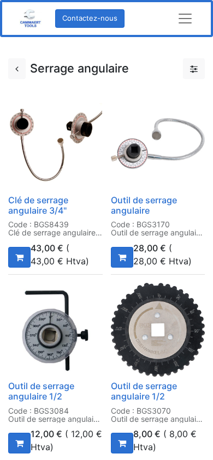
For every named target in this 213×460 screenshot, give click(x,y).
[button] (19, 257)
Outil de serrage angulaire (144, 205)
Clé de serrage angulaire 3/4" (38, 205)
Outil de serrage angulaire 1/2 (41, 391)
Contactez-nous (89, 18)
